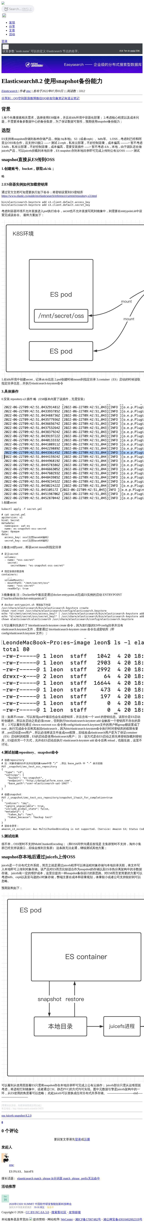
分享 (12, 26)
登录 (5, 41)
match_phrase (42, 1178)
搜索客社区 (58, 1212)
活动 (12, 34)
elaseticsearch (25, 1178)
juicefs (10, 1115)
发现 (12, 22)
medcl (132, 50)
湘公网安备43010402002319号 (122, 1219)
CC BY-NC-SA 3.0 (37, 1212)
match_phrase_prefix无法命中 (81, 1178)
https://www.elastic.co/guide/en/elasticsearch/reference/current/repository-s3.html (49, 196)
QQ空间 (19, 98)
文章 (12, 30)
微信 (39, 98)
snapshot (20, 1115)
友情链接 (75, 1212)
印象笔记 (58, 98)
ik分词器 (57, 1178)
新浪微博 (30, 98)
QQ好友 (47, 98)
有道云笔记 (72, 98)
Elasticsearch (10, 91)
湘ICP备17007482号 (88, 1219)
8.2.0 (29, 1115)
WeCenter (67, 1219)
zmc (28, 91)
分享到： (8, 98)
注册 (87, 1139)
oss (4, 1115)
